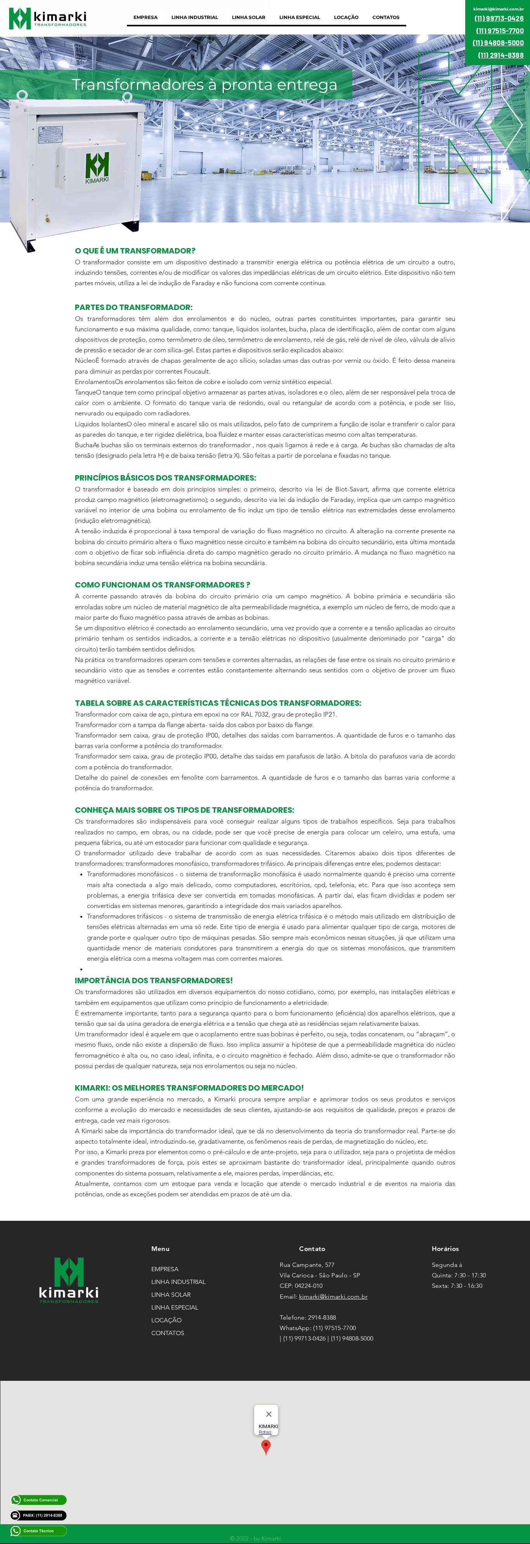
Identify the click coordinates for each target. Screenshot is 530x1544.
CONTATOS (167, 1333)
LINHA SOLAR (171, 1294)
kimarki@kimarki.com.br (333, 1296)
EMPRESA (164, 1269)
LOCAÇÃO (166, 1320)
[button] (195, 17)
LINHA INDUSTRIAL (178, 1282)
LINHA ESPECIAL (174, 1307)
